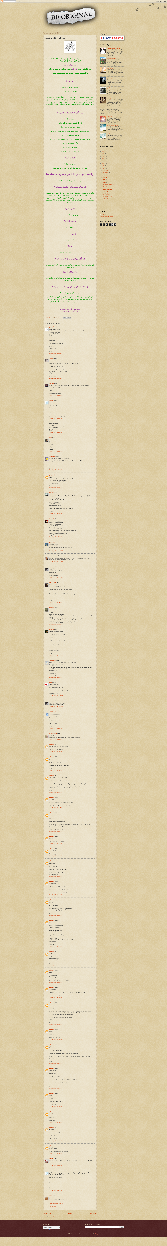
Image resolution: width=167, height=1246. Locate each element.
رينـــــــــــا (52, 518)
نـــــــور (51, 358)
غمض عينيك (52, 456)
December (106, 170)
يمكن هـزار (102, 107)
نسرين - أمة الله (53, 733)
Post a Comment (51, 1206)
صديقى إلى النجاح (111, 68)
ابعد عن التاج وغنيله (107, 189)
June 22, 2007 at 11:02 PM (56, 706)
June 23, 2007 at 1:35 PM (55, 1063)
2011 (103, 158)
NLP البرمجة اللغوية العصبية (109, 184)
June (104, 182)
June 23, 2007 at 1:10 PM (55, 792)
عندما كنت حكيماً (107, 198)
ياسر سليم (51, 744)
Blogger (97, 1234)
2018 (103, 149)
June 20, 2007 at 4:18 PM (55, 487)
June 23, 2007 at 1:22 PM (55, 965)
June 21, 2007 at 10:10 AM (56, 655)
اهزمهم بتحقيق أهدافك (112, 125)
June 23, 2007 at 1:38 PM (55, 1106)
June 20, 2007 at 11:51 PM (56, 551)
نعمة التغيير (110, 88)
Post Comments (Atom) (56, 1217)
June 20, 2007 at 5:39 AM (55, 395)
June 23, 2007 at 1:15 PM (55, 856)
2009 (103, 163)
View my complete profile (106, 216)
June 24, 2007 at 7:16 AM (55, 1190)
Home (70, 1213)
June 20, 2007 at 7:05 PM (55, 537)
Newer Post (47, 1213)
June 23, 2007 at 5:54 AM (55, 728)
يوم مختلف (109, 78)
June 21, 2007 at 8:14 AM (55, 624)
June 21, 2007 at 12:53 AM (56, 577)
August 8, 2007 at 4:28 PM (56, 1203)
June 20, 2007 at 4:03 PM (55, 470)
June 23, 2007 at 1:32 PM (55, 1039)
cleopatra (51, 1158)
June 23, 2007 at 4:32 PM (55, 1165)
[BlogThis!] (65, 318)
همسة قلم (51, 607)
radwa (50, 1195)
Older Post (93, 1213)
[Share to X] (67, 318)
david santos (52, 556)
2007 (103, 168)
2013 (103, 153)
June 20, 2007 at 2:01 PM (55, 432)
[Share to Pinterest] (70, 318)
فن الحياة (51, 492)
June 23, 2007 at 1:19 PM (55, 915)
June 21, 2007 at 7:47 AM (55, 602)
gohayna (51, 629)
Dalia (50, 682)
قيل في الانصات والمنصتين (113, 48)
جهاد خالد (51, 566)
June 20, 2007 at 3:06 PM (55, 451)
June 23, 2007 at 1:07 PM (55, 751)
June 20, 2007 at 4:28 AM (55, 353)
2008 (103, 165)
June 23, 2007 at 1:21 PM (55, 946)
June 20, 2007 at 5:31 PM (55, 513)
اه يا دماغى (52, 475)
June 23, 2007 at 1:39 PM (55, 1122)
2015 (103, 151)
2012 (103, 156)
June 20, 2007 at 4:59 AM (55, 378)
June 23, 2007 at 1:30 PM (55, 1024)
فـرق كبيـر (109, 98)
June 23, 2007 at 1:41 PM (55, 1153)
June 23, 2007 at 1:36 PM (55, 1088)
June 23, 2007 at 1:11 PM (55, 807)
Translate (55, 1229)
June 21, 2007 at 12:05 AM (56, 561)
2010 (103, 161)
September (106, 175)
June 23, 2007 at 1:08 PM (55, 770)
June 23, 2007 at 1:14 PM (55, 843)
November (106, 172)
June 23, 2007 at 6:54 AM (55, 739)
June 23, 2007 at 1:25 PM (55, 997)
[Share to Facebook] (69, 318)
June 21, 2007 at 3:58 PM (55, 677)
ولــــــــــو (51, 327)
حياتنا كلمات (110, 133)
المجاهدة (51, 400)
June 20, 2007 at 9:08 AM (55, 418)
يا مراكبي (51, 383)
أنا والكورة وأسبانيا (111, 58)
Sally (50, 437)
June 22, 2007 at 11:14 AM (56, 695)
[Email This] (64, 318)
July (104, 180)
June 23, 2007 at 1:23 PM (55, 982)
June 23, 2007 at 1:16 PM (55, 876)
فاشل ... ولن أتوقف (107, 196)
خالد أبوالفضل (52, 660)
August (105, 177)
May (104, 202)
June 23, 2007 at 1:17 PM (55, 895)
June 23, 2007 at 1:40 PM (55, 1141)
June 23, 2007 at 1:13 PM (55, 831)
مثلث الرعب (110, 116)
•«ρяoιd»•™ (52, 711)
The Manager (52, 582)
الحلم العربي (52, 542)
